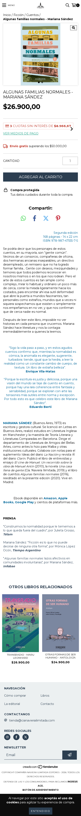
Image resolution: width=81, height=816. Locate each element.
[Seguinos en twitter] (25, 737)
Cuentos (32, 15)
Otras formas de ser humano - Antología (60, 656)
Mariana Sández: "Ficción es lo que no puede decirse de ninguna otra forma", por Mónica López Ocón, (39, 546)
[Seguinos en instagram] (7, 737)
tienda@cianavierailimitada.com (32, 720)
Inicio (7, 15)
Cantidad (11, 161)
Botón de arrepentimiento (40, 790)
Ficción (19, 15)
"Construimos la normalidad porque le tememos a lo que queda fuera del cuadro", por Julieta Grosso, (39, 530)
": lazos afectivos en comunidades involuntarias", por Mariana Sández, (38, 562)
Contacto (47, 704)
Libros (44, 695)
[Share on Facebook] (34, 218)
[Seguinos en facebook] (16, 737)
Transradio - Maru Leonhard (20, 656)
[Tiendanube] (40, 768)
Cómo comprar (15, 695)
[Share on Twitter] (46, 218)
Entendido (40, 810)
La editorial (12, 704)
